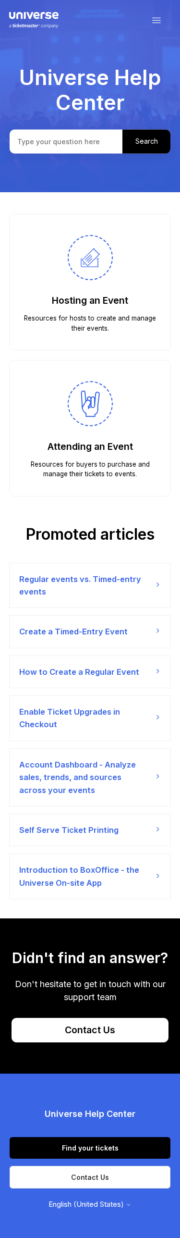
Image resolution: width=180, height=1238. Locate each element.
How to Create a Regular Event (79, 672)
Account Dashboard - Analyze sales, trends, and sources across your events (77, 777)
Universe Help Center (90, 1114)
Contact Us (90, 1030)
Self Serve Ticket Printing (69, 830)
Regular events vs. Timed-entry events (80, 585)
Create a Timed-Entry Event (73, 631)
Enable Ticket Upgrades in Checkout (69, 718)
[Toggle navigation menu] (156, 20)
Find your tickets (90, 1148)
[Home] (34, 21)
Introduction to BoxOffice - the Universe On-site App (79, 876)
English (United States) (87, 1204)
